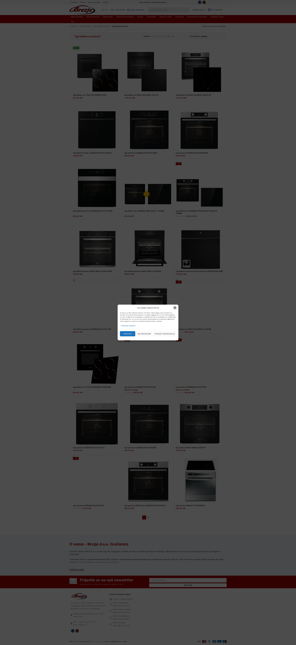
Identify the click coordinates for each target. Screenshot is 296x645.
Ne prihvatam (144, 334)
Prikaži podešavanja (165, 334)
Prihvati (128, 334)
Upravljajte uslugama (128, 325)
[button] (175, 308)
